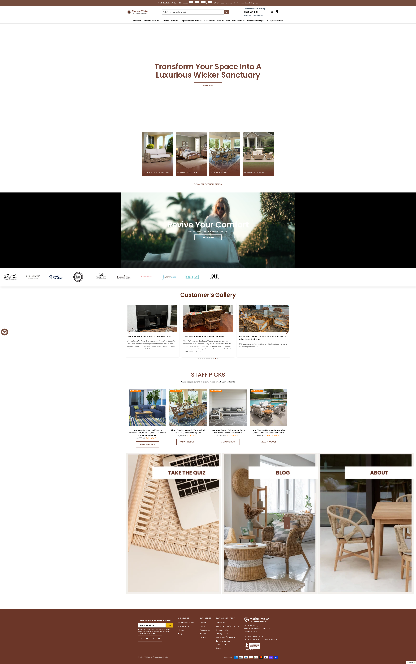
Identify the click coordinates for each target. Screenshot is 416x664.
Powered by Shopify (160, 657)
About (181, 630)
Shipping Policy (222, 630)
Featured (137, 21)
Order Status (221, 645)
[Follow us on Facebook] (141, 638)
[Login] (272, 12)
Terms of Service (223, 641)
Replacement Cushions (191, 21)
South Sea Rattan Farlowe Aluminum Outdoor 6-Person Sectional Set (228, 431)
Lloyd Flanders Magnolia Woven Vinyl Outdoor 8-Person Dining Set (188, 431)
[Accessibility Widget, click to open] (4, 332)
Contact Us (220, 623)
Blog (180, 634)
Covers (203, 637)
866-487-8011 (257, 636)
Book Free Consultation (208, 184)
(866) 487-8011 (251, 12)
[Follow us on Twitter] (147, 638)
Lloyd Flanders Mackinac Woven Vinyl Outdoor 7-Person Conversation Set (268, 431)
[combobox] (193, 12)
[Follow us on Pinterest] (159, 638)
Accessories (209, 21)
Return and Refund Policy (227, 626)
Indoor (203, 623)
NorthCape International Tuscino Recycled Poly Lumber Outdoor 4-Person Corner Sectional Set (147, 432)
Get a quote (183, 626)
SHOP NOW (208, 85)
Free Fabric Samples (235, 21)
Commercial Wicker (186, 623)
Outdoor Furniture (170, 21)
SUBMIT (169, 625)
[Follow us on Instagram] (153, 638)
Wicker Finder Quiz (255, 21)
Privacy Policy (222, 634)
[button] (198, 358)
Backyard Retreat (275, 21)
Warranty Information (225, 637)
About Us (220, 648)
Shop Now (254, 3)
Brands (220, 21)
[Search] (226, 12)
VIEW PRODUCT (147, 444)
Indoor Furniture (151, 21)
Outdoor (204, 626)
